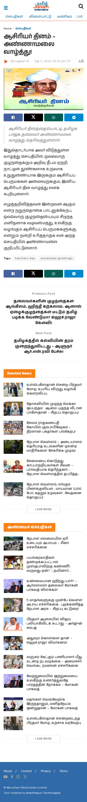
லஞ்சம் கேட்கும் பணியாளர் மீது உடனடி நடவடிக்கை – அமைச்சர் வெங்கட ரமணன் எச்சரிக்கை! (54, 661)
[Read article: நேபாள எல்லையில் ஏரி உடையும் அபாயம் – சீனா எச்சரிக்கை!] (13, 543)
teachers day (25, 258)
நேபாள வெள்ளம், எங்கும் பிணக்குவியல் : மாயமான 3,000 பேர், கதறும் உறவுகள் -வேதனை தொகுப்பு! (54, 491)
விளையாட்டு (40, 16)
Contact (26, 771)
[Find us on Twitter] (25, 777)
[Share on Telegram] (73, 117)
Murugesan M (20, 61)
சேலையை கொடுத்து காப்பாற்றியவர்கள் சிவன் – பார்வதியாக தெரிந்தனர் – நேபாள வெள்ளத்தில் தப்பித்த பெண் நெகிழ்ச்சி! (52, 470)
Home (8, 28)
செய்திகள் (14, 16)
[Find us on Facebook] (12, 777)
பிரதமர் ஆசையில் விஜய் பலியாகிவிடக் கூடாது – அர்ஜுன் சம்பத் (54, 623)
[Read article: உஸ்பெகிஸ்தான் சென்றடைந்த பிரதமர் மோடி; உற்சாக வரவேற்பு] (13, 723)
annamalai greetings (57, 258)
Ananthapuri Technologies (43, 793)
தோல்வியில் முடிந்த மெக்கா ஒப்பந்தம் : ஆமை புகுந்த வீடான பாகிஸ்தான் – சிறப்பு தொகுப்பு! (54, 408)
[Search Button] (81, 6)
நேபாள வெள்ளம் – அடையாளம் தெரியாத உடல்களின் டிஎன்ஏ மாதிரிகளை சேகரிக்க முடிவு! (54, 446)
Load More (43, 509)
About (8, 771)
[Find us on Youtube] (5, 777)
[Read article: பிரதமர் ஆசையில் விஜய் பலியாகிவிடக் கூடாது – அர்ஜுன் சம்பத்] (13, 624)
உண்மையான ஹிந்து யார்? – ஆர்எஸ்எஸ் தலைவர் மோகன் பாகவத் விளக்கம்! (52, 585)
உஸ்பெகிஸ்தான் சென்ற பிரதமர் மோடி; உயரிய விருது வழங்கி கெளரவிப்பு (54, 389)
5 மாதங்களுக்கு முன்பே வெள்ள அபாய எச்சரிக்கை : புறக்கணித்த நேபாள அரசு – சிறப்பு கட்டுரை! (55, 604)
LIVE (80, 16)
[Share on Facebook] (13, 117)
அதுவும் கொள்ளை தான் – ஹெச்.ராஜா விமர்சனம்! (49, 640)
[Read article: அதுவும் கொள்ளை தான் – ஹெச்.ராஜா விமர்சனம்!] (13, 643)
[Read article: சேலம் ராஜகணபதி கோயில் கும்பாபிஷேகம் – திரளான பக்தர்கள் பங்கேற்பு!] (13, 428)
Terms (63, 771)
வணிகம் (64, 16)
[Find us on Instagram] (18, 777)
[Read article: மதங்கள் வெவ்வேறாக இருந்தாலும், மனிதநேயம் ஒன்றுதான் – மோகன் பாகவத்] (13, 704)
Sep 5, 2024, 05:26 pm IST (52, 61)
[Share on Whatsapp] (53, 117)
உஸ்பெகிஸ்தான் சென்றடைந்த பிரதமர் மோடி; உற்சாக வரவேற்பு (54, 720)
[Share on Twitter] (33, 117)
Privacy (46, 771)
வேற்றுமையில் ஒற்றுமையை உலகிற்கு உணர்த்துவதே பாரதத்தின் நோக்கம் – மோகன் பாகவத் (52, 683)
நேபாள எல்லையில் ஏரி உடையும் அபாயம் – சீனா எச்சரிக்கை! (48, 543)
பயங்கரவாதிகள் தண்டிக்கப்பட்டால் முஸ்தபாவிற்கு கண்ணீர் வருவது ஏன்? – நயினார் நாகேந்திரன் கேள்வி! (48, 566)
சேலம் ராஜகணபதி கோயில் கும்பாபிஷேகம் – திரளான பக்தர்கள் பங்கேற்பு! (51, 427)
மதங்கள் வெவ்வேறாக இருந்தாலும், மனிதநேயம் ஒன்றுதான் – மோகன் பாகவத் (52, 704)
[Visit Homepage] (41, 6)
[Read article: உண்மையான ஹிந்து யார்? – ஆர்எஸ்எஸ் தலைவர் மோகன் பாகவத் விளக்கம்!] (13, 586)
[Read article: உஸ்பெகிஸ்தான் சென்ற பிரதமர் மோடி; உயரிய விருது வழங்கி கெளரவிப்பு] (13, 389)
